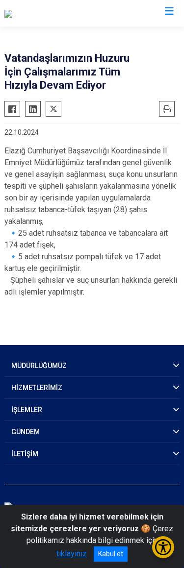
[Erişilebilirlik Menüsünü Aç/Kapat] (163, 547)
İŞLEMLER (26, 410)
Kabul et (110, 554)
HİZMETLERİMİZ (36, 388)
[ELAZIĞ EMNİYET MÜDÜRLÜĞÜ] (58, 13)
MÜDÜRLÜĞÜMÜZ (39, 366)
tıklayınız (71, 553)
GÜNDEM (25, 432)
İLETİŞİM (24, 454)
